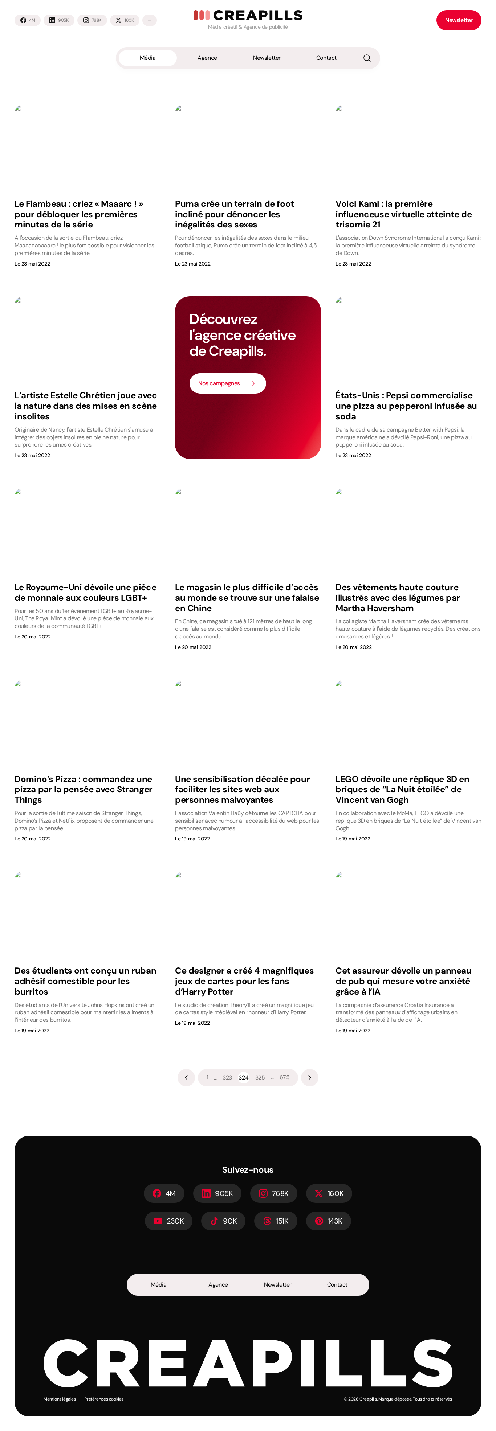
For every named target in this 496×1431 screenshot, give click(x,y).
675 (285, 1077)
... (215, 1078)
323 (227, 1078)
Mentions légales (60, 1399)
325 (260, 1078)
